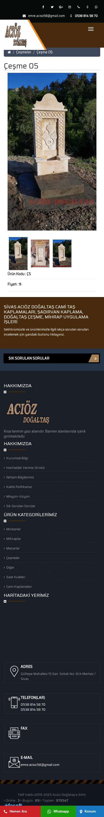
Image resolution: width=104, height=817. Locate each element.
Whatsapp (61, 811)
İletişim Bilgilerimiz (20, 477)
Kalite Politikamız (19, 486)
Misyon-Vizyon (18, 496)
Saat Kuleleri (15, 577)
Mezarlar (13, 548)
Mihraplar (13, 538)
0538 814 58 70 (33, 704)
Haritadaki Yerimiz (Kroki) (25, 467)
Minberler (13, 529)
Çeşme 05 (45, 52)
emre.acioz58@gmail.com (46, 15)
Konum (90, 811)
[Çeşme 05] (19, 253)
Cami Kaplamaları (19, 586)
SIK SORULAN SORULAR (29, 358)
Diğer (10, 567)
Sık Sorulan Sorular (20, 506)
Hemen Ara (18, 811)
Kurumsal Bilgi (17, 458)
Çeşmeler (23, 52)
